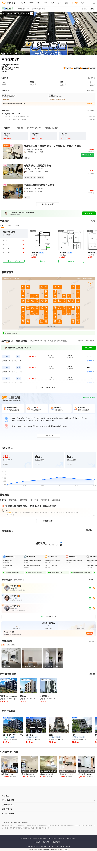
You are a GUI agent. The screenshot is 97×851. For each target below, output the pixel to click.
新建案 (23, 3)
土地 (45, 3)
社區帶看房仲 (7, 580)
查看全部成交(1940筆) (47, 387)
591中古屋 (52, 838)
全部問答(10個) (48, 521)
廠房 (66, 3)
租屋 (39, 3)
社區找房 (75, 3)
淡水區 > (34, 9)
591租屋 (61, 838)
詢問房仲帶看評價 (50, 616)
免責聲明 (37, 842)
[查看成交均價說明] (18, 68)
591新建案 (33, 838)
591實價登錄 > (22, 9)
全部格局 (92, 221)
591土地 (43, 838)
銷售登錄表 (86, 341)
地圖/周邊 (89, 530)
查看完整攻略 (48, 436)
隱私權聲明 (56, 842)
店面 (52, 3)
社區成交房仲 (19, 580)
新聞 (82, 3)
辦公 (59, 3)
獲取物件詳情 (88, 155)
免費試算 (89, 633)
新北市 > (29, 9)
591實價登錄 (23, 838)
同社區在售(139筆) (47, 204)
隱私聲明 (60, 849)
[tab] (7, 341)
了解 (31, 13)
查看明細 (89, 361)
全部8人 (91, 579)
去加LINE (90, 213)
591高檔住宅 (71, 838)
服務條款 (46, 842)
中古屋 (31, 3)
